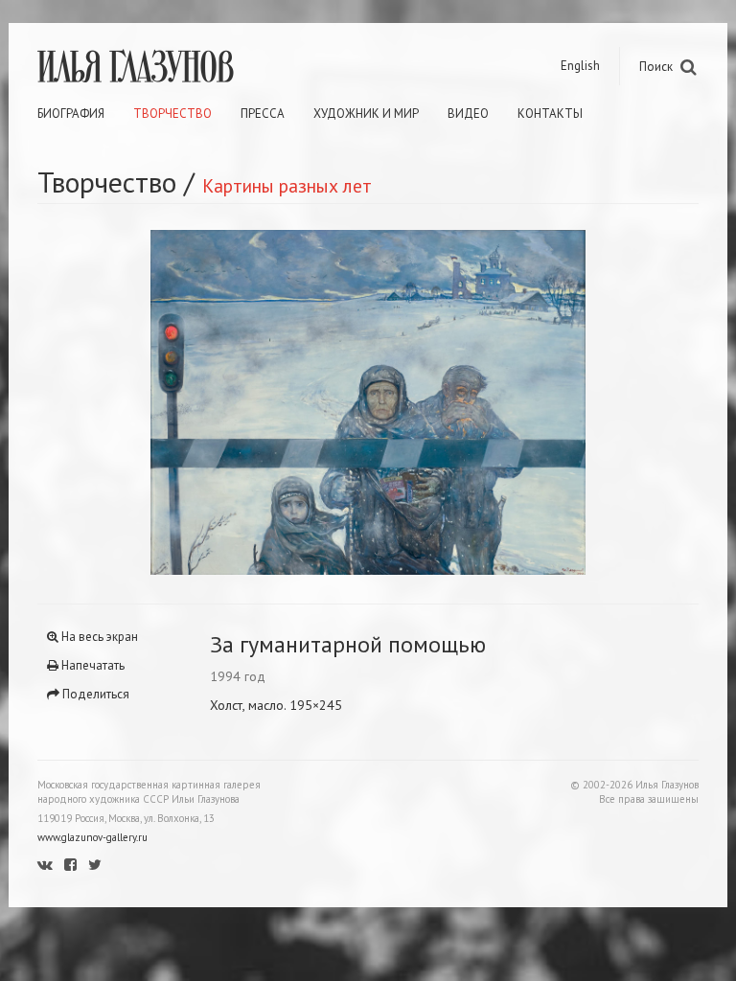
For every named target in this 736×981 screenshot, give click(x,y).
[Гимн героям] (533, 402)
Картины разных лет (287, 185)
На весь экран (98, 636)
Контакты (550, 113)
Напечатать (91, 665)
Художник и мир (366, 113)
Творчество (172, 113)
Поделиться (94, 694)
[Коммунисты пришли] (202, 402)
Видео (468, 113)
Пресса (263, 113)
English (580, 65)
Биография (70, 113)
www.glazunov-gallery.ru (92, 837)
